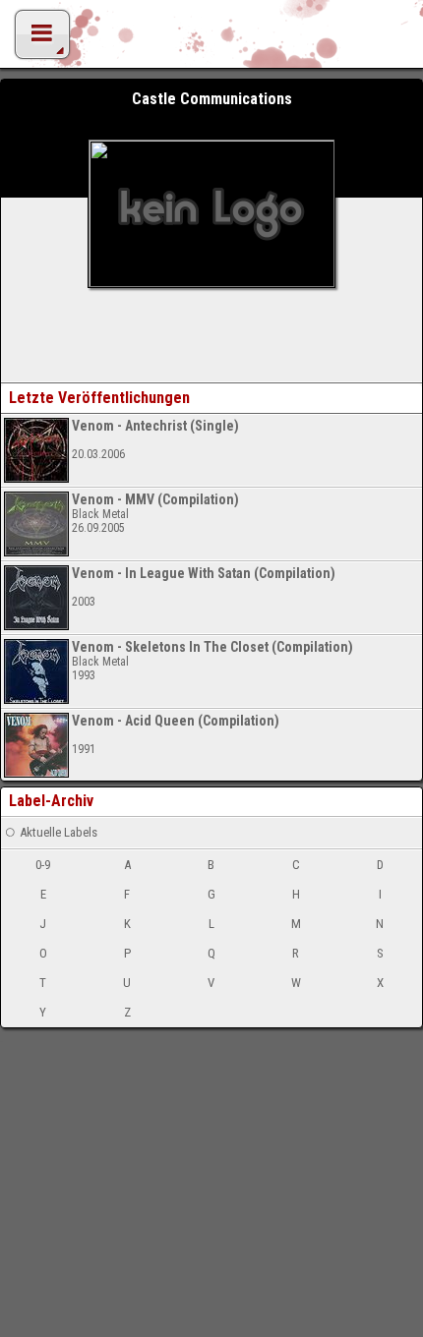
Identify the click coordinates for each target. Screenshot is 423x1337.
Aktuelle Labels (58, 832)
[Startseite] (211, 39)
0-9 (42, 864)
